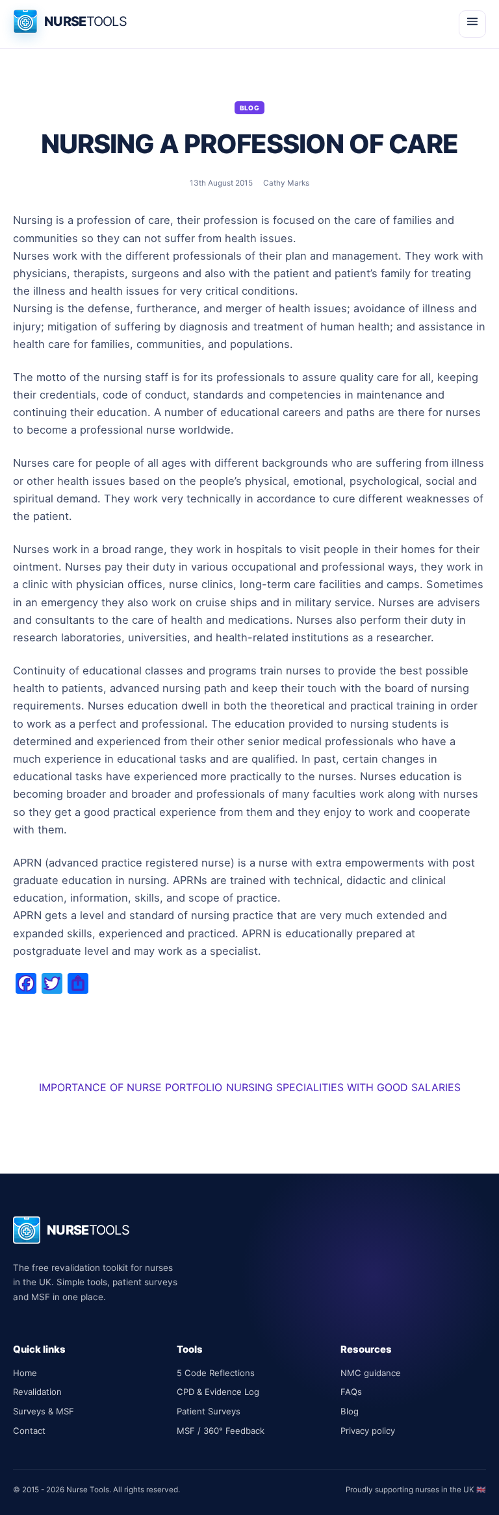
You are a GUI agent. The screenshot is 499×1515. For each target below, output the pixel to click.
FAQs (351, 1391)
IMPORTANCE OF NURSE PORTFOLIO (130, 1087)
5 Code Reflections (216, 1373)
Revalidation (37, 1391)
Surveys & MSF (43, 1411)
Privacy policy (367, 1430)
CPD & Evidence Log (218, 1391)
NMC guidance (370, 1373)
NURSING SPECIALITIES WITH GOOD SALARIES (343, 1087)
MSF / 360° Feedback (220, 1430)
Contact (29, 1430)
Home (25, 1373)
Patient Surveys (208, 1411)
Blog (250, 108)
